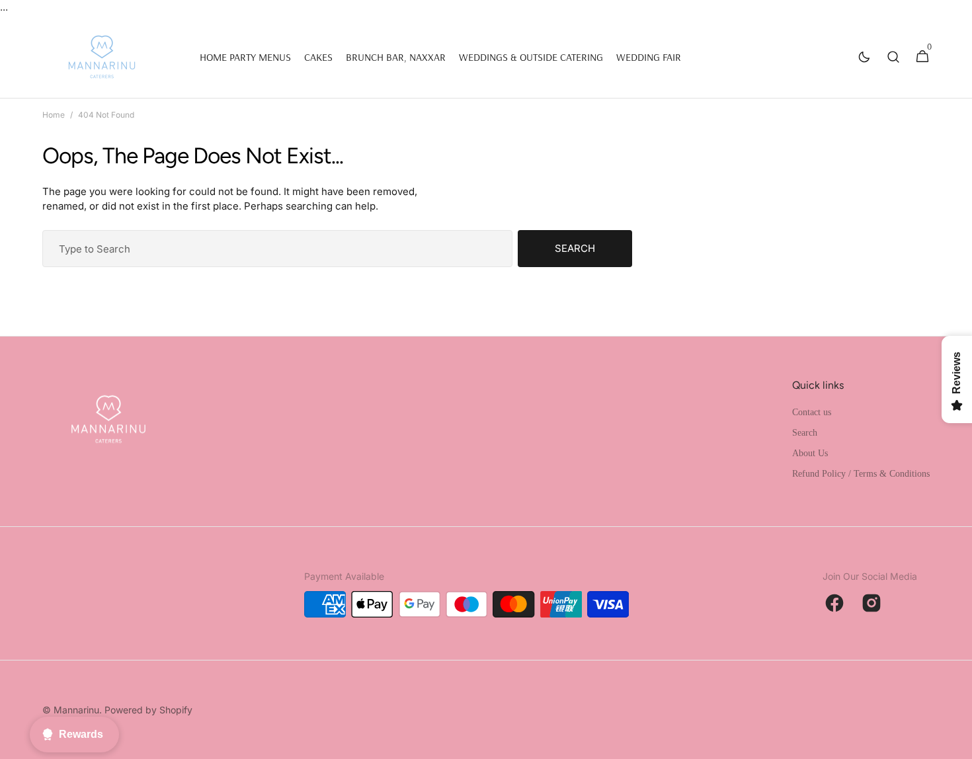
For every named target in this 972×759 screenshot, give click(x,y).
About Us (810, 453)
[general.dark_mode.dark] (864, 56)
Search (575, 248)
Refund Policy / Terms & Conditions (861, 474)
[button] (893, 57)
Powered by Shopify (148, 709)
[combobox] (277, 248)
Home (53, 115)
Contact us (811, 412)
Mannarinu (76, 709)
